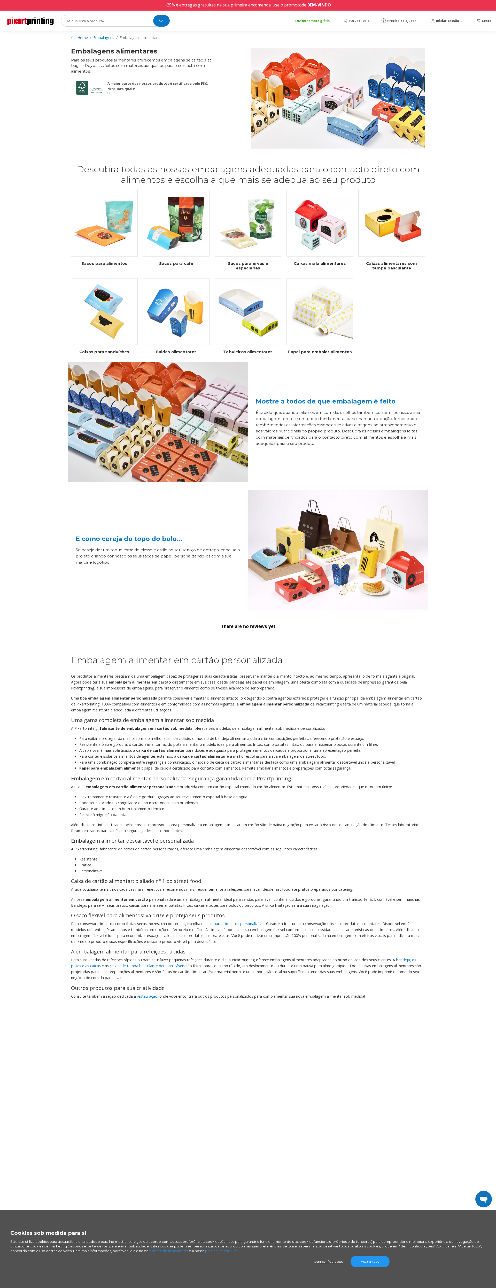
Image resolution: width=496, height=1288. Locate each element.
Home (82, 37)
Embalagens (103, 37)
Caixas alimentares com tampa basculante (391, 265)
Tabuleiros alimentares (248, 352)
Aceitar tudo (370, 1261)
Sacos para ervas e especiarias (248, 265)
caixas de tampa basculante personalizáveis (147, 965)
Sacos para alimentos (104, 263)
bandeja (403, 959)
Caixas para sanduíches (104, 352)
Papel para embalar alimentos (320, 352)
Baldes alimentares (176, 352)
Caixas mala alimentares (320, 263)
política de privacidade (168, 1251)
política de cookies (221, 1251)
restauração (147, 996)
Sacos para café (176, 263)
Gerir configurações (328, 1261)
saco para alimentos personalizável (234, 923)
